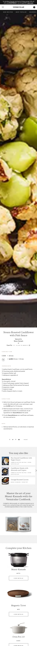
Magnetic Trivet (18, 606)
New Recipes (8, 12)
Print (26, 439)
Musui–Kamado (18, 570)
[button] (0, 470)
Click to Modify (22, 345)
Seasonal (33, 12)
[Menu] (3, 7)
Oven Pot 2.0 (18, 637)
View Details (18, 578)
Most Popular (21, 12)
